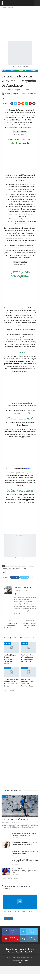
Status (5, 70)
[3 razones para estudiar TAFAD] (20, 806)
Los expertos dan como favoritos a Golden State (29, 625)
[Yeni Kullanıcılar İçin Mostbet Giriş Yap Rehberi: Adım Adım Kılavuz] (11, 672)
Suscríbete (29, 952)
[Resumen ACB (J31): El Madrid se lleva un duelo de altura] (6, 862)
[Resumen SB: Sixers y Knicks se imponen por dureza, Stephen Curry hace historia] (6, 871)
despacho (5, 568)
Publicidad (19, 952)
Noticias (12, 70)
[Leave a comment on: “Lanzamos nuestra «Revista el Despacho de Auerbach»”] (4, 98)
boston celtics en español (20, 566)
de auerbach (31, 566)
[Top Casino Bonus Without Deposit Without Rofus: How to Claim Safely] (28, 647)
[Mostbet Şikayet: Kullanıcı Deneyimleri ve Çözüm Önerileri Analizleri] (11, 647)
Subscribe (9, 918)
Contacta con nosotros (26, 949)
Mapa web (11, 952)
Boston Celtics (22, 70)
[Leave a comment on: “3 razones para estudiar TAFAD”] (37, 822)
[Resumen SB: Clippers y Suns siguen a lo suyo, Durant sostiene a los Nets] (6, 836)
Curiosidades (33, 70)
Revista (24, 568)
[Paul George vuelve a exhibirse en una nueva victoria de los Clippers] (6, 845)
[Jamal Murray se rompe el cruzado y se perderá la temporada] (6, 853)
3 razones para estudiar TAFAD (15, 819)
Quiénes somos (11, 949)
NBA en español (16, 568)
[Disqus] (20, 755)
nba (10, 568)
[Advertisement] (19, 24)
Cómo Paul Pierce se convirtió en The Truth (10, 625)
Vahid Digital (24, 960)
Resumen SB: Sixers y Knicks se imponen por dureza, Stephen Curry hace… (23, 870)
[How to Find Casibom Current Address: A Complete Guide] (28, 672)
